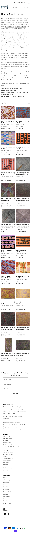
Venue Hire (6, 482)
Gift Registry (6, 480)
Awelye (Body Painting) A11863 (23, 122)
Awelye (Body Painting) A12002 (23, 276)
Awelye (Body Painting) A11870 (23, 302)
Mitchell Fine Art (20, 534)
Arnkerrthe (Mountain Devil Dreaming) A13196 (23, 199)
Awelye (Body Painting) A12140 (8, 122)
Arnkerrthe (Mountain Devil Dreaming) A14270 (23, 328)
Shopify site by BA (11, 534)
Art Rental (6, 489)
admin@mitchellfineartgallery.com (14, 447)
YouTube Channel (6, 510)
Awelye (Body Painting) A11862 (8, 302)
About (5, 477)
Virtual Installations (6, 486)
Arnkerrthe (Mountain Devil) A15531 (8, 199)
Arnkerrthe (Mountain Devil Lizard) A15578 (23, 173)
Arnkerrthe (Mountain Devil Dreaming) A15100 (8, 328)
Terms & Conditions (6, 500)
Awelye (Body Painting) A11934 (23, 147)
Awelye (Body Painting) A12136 (8, 147)
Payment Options (8, 492)
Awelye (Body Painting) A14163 (8, 173)
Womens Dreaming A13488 (6, 251)
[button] (2, 2)
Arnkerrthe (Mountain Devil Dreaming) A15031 (8, 354)
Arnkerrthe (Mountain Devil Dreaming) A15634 (23, 225)
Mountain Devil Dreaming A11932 (6, 276)
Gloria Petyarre (9, 27)
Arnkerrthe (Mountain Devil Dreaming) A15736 (8, 225)
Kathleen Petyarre (20, 27)
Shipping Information (6, 495)
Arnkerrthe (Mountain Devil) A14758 (23, 354)
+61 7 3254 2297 (18, 3)
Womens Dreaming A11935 (21, 251)
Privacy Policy (7, 503)
